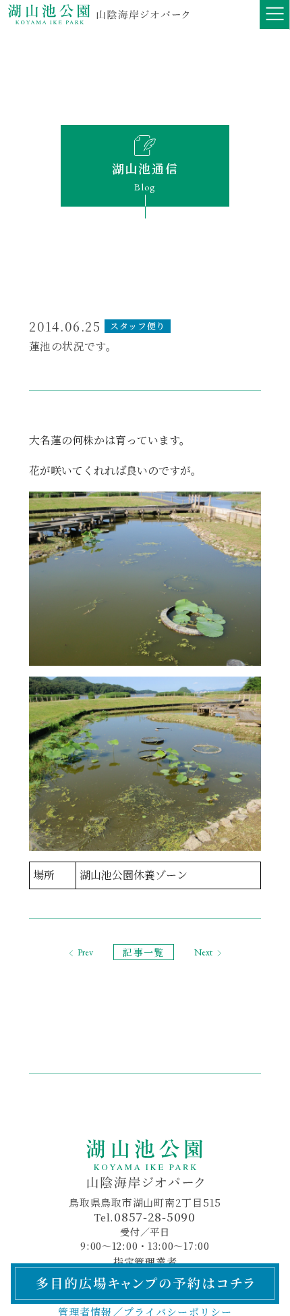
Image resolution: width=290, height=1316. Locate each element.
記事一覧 (144, 952)
